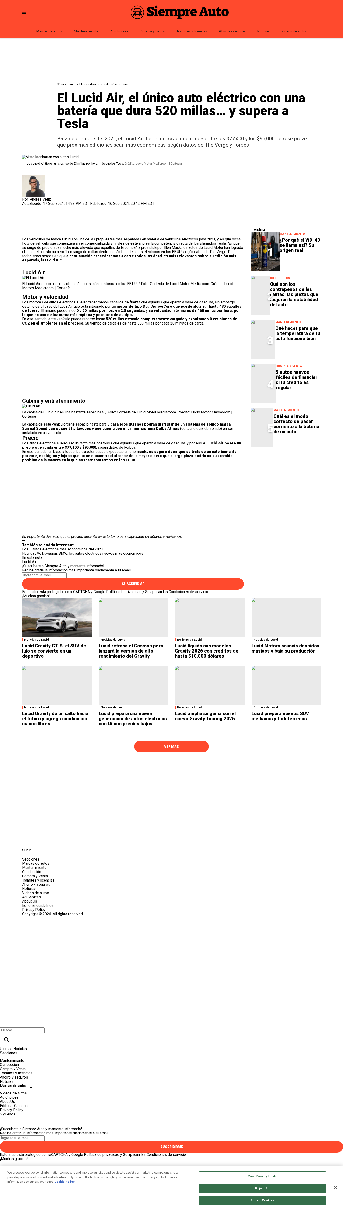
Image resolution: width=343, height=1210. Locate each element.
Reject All (262, 1188)
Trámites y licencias (191, 31)
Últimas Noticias (13, 1049)
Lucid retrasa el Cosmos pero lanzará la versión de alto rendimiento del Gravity (131, 651)
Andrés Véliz (40, 199)
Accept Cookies (262, 1200)
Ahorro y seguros (232, 31)
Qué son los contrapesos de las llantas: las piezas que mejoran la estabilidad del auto (294, 294)
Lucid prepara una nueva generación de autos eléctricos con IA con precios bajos (133, 719)
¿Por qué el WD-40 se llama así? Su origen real (300, 245)
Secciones (8, 1053)
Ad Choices (31, 897)
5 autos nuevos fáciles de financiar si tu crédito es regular (296, 379)
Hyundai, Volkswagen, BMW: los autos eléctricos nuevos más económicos (82, 553)
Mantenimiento (86, 31)
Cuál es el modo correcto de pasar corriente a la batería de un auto (296, 423)
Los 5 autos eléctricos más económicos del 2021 (62, 549)
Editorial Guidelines (38, 905)
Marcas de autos (49, 31)
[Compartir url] (27, 232)
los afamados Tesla (209, 243)
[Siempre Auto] (180, 12)
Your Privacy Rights (262, 1176)
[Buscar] (7, 1040)
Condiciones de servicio (188, 591)
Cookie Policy (64, 1181)
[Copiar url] (33, 221)
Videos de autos (294, 31)
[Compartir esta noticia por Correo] (61, 207)
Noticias (263, 31)
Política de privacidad (123, 591)
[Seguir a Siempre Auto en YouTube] (61, 839)
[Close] (335, 1187)
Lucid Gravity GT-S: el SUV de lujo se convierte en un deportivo (54, 651)
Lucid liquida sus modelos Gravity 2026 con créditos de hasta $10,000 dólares (206, 651)
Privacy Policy (34, 909)
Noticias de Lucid (117, 84)
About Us (29, 901)
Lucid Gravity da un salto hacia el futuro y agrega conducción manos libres (55, 719)
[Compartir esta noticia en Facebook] (39, 207)
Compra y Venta (152, 31)
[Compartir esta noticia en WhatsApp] (28, 207)
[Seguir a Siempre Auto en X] (39, 839)
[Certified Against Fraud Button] (39, 918)
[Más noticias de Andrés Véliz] (33, 177)
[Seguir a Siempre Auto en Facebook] (28, 839)
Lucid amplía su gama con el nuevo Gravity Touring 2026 (205, 716)
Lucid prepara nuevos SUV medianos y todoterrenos (280, 716)
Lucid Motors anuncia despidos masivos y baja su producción (285, 648)
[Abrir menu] (24, 12)
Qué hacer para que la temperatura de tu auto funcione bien (297, 333)
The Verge (218, 252)
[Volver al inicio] (171, 933)
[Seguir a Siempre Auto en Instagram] (50, 839)
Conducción (119, 31)
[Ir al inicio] (171, 765)
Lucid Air (29, 562)
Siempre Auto (66, 84)
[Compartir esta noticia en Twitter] (50, 207)
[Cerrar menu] (5, 1022)
